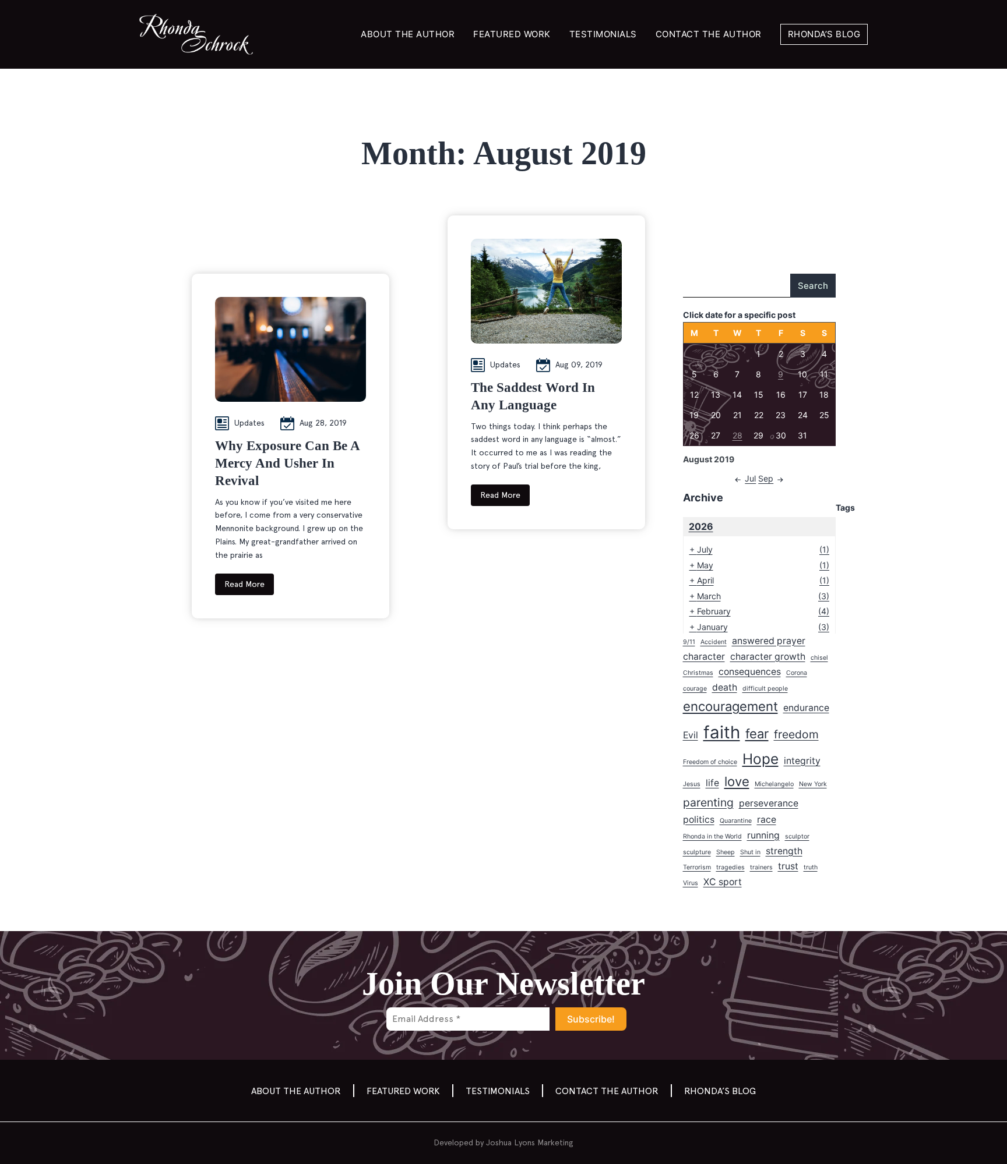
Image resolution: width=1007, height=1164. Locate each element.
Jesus (691, 784)
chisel (819, 657)
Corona (796, 673)
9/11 (689, 642)
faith (721, 732)
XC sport (722, 881)
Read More (244, 584)
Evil (690, 735)
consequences (750, 671)
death (724, 687)
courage (695, 688)
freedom (796, 734)
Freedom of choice (710, 762)
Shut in (750, 852)
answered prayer (768, 640)
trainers (761, 867)
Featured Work (512, 34)
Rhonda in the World (712, 836)
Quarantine (736, 821)
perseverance (768, 803)
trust (788, 866)
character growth (767, 656)
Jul (750, 478)
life (712, 782)
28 (737, 435)
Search (813, 285)
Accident (713, 642)
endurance (806, 707)
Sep (765, 478)
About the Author (408, 34)
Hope (760, 758)
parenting (708, 802)
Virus (690, 883)
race (766, 819)
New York (813, 784)
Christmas (698, 673)
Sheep (725, 852)
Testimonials (603, 34)
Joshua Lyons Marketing (529, 1142)
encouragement (730, 706)
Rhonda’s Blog (824, 34)
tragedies (730, 867)
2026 (701, 526)
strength (784, 851)
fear (757, 733)
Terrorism (697, 867)
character (704, 656)
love (736, 781)
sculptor (797, 836)
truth (811, 867)
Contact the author (709, 34)
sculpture (697, 852)
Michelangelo (774, 784)
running (763, 835)
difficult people (765, 688)
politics (698, 819)
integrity (802, 760)
